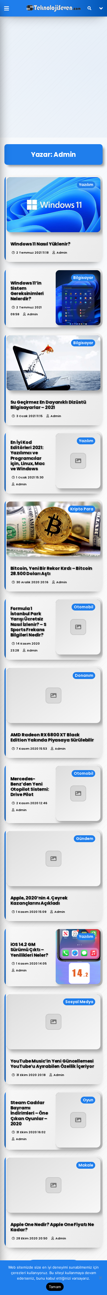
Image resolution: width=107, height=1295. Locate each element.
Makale (85, 1165)
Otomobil (83, 607)
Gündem (84, 838)
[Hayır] (100, 1277)
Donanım (84, 675)
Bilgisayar (83, 277)
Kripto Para (81, 509)
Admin (62, 252)
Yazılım (86, 184)
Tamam (55, 1287)
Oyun (88, 1100)
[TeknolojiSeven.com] (53, 8)
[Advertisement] (53, 81)
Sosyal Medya (79, 1001)
